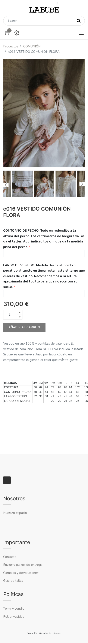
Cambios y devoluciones (20, 573)
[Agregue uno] (19, 312)
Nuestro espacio (15, 513)
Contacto (10, 557)
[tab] (6, 427)
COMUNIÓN (32, 46)
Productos (10, 46)
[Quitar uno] (19, 317)
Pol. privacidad (13, 616)
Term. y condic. (14, 608)
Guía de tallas (13, 581)
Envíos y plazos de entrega (23, 565)
